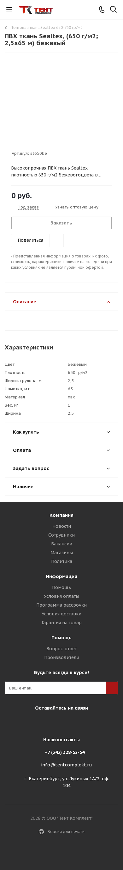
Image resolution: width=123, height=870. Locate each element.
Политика (61, 561)
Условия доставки (61, 614)
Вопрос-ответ (61, 648)
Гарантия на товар (62, 622)
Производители (61, 657)
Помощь (61, 587)
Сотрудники (61, 535)
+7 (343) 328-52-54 (65, 752)
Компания (61, 515)
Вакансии (61, 544)
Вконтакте (44, 722)
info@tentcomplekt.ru (66, 765)
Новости (61, 526)
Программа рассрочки (61, 605)
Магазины (61, 552)
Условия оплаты (61, 596)
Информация (61, 576)
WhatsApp (75, 722)
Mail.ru (60, 722)
